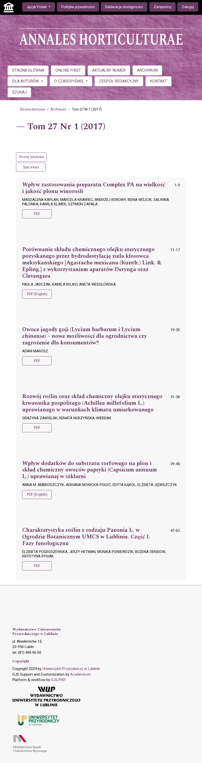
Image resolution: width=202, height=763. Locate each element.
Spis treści (31, 167)
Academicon (80, 674)
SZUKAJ (19, 92)
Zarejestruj (162, 7)
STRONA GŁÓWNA (28, 70)
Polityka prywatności (78, 7)
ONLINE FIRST (68, 70)
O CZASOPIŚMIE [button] (69, 81)
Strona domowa (32, 109)
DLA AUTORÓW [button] (26, 81)
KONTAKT (158, 81)
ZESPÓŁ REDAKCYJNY (119, 81)
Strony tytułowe (31, 157)
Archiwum (58, 109)
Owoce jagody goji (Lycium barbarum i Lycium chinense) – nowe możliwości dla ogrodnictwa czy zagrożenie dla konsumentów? (84, 336)
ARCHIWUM (147, 70)
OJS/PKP (58, 680)
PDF (37, 214)
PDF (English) (37, 294)
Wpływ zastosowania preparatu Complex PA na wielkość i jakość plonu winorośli (93, 188)
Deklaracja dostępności (124, 7)
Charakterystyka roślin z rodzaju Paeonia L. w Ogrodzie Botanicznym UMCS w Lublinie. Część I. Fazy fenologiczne (86, 537)
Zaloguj (188, 7)
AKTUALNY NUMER (109, 70)
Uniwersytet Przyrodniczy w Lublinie (71, 668)
